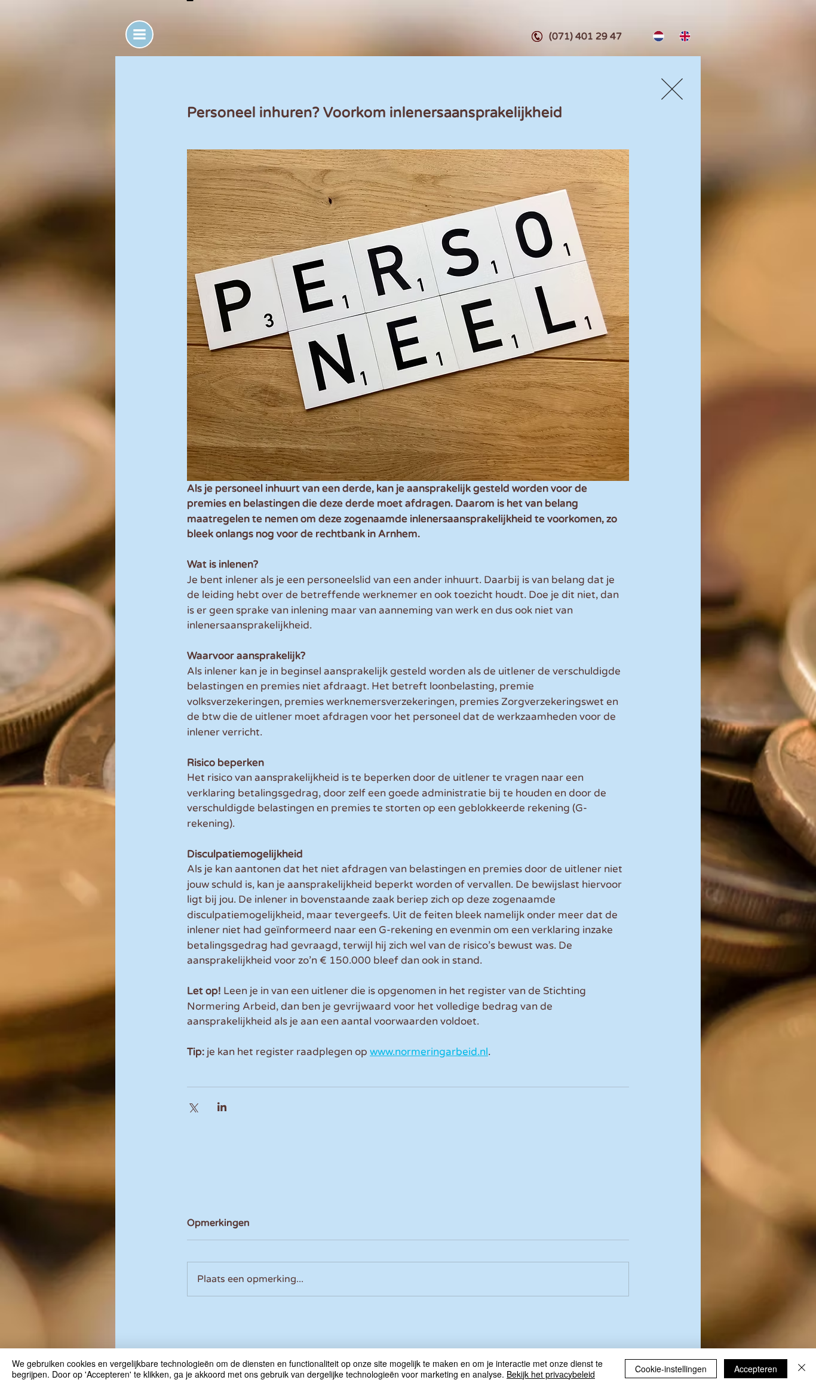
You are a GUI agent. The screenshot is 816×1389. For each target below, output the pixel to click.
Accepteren (755, 1369)
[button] (139, 34)
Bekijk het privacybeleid (551, 1374)
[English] (683, 36)
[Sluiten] (801, 1368)
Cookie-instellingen (671, 1369)
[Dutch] (657, 36)
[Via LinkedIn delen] (222, 1106)
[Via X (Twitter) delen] (192, 1106)
